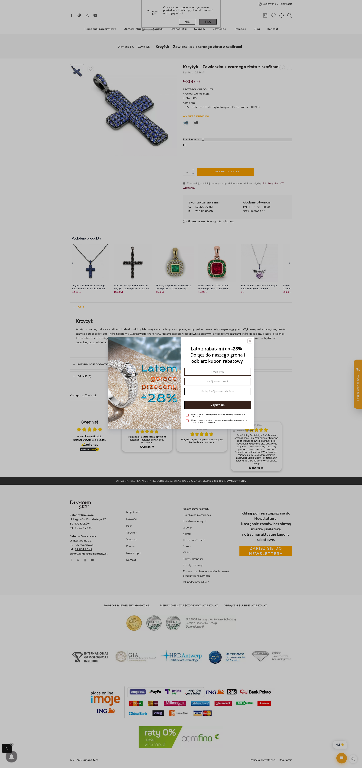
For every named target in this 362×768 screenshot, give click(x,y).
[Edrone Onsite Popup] (181, 384)
